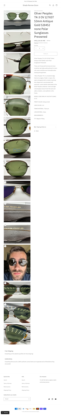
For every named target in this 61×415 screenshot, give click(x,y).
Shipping (36, 42)
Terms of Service (8, 383)
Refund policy (7, 386)
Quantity (36, 45)
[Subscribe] (28, 399)
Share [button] (37, 131)
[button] (4, 5)
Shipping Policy (7, 390)
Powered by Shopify (35, 411)
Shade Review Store (28, 411)
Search (5, 380)
